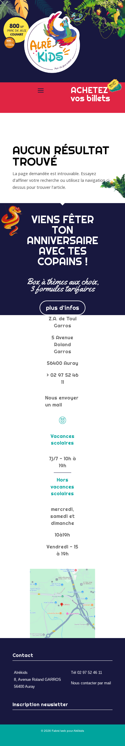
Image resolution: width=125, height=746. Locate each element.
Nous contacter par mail (91, 683)
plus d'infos (62, 307)
